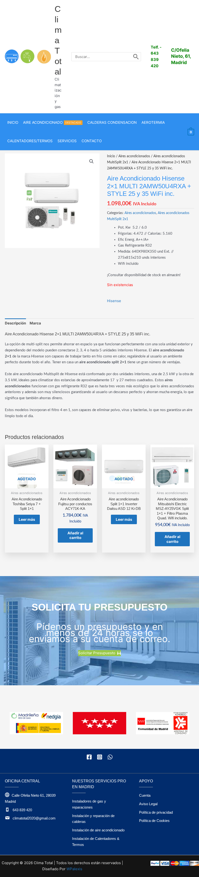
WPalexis (74, 869)
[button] (91, 161)
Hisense (114, 300)
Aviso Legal (148, 804)
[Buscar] (136, 56)
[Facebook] (89, 757)
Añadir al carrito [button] (75, 535)
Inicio (111, 156)
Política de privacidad (156, 812)
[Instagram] (99, 757)
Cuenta (144, 795)
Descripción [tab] (15, 323)
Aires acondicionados (134, 156)
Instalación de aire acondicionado (98, 830)
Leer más (27, 519)
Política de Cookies (154, 821)
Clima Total (58, 40)
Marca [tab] (35, 323)
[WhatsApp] (110, 757)
